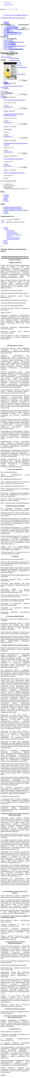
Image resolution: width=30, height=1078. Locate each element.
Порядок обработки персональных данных (16, 210)
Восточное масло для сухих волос (13, 86)
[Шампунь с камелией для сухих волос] (8, 165)
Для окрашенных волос (10, 32)
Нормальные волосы (10, 43)
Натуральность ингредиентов (15, 29)
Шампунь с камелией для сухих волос (14, 172)
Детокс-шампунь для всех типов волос (14, 100)
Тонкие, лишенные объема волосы (13, 49)
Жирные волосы (14, 58)
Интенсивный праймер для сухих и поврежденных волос (13, 114)
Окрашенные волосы (10, 44)
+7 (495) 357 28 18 (7, 2)
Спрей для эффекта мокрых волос (13, 158)
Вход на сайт (4, 87)
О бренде (6, 23)
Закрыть (3, 1075)
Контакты (6, 201)
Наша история (11, 25)
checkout (3, 97)
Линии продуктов (6, 57)
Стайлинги (7, 29)
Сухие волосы (8, 47)
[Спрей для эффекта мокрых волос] (8, 151)
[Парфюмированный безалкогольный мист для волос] (8, 136)
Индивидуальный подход (14, 34)
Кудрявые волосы (15, 60)
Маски (11, 51)
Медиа (6, 82)
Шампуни (6, 30)
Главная (6, 22)
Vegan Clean (10, 31)
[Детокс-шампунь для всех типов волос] (8, 93)
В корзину (3, 96)
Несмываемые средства (17, 42)
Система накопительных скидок (13, 207)
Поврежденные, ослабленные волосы (14, 46)
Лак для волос (8, 129)
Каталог (6, 35)
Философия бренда (12, 26)
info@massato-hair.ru (8, 4)
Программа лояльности (21, 15)
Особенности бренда (12, 233)
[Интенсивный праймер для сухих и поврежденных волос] (8, 107)
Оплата (12, 15)
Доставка (6, 15)
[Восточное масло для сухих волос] (10, 79)
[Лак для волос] (8, 122)
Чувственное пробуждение (13, 237)
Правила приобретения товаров (13, 208)
